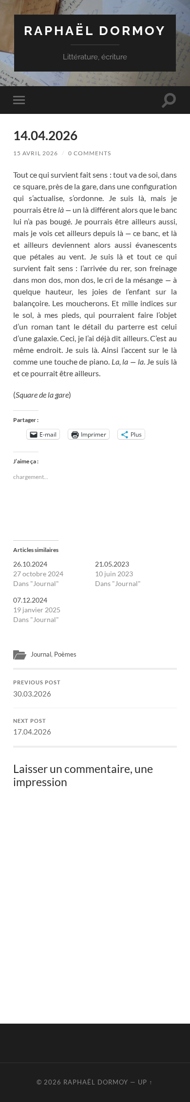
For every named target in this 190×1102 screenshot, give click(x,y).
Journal (41, 654)
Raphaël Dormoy (95, 30)
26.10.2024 (30, 564)
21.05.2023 (112, 564)
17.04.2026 (32, 727)
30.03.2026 (37, 689)
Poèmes (65, 654)
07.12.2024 (30, 600)
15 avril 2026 (35, 153)
